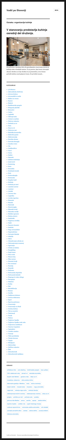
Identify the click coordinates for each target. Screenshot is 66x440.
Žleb (9, 349)
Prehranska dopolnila (15, 272)
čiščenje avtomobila (13, 414)
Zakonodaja (12, 345)
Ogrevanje (11, 245)
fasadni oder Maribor (13, 377)
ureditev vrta (21, 404)
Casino (10, 112)
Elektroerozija (12, 137)
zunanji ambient (43, 411)
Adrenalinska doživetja (15, 92)
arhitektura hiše (11, 370)
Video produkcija (13, 336)
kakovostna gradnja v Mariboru (16, 383)
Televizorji (11, 313)
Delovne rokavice (13, 121)
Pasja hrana (12, 252)
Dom (9, 126)
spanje (34, 400)
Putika (10, 284)
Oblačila (10, 236)
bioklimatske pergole (33, 370)
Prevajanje (11, 279)
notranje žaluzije (33, 390)
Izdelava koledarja (14, 159)
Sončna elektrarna (14, 297)
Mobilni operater (13, 214)
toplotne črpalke (11, 404)
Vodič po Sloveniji (16, 10)
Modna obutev (12, 216)
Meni (56, 10)
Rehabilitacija (12, 288)
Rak (9, 286)
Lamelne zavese (13, 187)
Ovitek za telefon (13, 248)
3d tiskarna (11, 89)
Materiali (11, 205)
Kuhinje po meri (13, 184)
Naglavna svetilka (13, 220)
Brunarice (11, 110)
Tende (10, 315)
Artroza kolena (13, 94)
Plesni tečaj (11, 257)
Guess (10, 153)
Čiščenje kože (12, 116)
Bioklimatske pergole (15, 105)
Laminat (11, 189)
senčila (28, 400)
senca (23, 400)
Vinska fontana (13, 338)
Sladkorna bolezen (14, 295)
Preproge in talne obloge (16, 277)
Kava (9, 166)
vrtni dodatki (44, 407)
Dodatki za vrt (12, 123)
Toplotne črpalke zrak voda (17, 322)
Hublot (10, 155)
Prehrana (11, 270)
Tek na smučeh (13, 311)
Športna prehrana (13, 302)
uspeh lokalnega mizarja (34, 404)
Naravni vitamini (13, 225)
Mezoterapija (12, 207)
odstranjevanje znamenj (33, 394)
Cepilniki (11, 114)
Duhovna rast (12, 130)
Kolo (9, 173)
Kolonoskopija (12, 175)
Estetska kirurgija (13, 141)
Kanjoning (11, 164)
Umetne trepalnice (14, 327)
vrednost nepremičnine (13, 407)
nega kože (10, 390)
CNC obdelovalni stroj (13, 373)
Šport (10, 300)
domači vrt (25, 373)
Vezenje (10, 333)
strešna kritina (42, 400)
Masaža (10, 202)
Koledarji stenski (13, 171)
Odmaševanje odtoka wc (16, 241)
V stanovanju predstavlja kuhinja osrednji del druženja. (27, 31)
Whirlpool (11, 343)
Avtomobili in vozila (14, 96)
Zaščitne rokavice (13, 347)
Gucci (10, 150)
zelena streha (33, 411)
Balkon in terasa (13, 98)
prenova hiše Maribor (13, 400)
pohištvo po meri (18, 397)
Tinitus (10, 318)
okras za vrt (45, 394)
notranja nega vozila (21, 390)
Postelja (10, 266)
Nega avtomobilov (14, 229)
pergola (9, 397)
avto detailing (21, 370)
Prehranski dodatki (14, 275)
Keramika (11, 168)
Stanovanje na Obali (14, 306)
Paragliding (11, 250)
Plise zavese (12, 259)
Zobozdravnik (12, 352)
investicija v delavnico (13, 380)
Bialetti (10, 103)
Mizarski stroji (12, 209)
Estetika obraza (13, 139)
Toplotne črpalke (13, 320)
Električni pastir (13, 135)
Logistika (11, 196)
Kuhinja (10, 182)
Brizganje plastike (14, 107)
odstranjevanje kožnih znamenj (16, 394)
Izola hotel (11, 162)
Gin (9, 146)
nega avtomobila (38, 387)
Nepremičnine (12, 232)
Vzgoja (10, 340)
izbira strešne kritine (27, 380)
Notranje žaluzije (13, 234)
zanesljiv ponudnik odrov (14, 411)
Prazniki (10, 268)
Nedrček (10, 227)
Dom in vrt (11, 128)
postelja (36, 397)
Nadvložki (11, 218)
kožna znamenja (36, 383)
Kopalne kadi (12, 180)
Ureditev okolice (13, 331)
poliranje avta (28, 397)
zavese (25, 411)
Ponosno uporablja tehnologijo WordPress (28, 435)
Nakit (10, 223)
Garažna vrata (12, 144)
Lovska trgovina (13, 198)
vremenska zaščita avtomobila (30, 407)
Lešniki (10, 191)
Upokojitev (11, 329)
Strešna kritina (13, 309)
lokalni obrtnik (11, 387)
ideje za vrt (33, 377)
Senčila (10, 293)
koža (28, 383)
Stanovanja (11, 304)
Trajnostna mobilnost (15, 324)
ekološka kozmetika (35, 373)
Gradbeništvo (12, 148)
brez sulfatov (44, 370)
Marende (11, 200)
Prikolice (11, 281)
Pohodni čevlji (12, 261)
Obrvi (10, 239)
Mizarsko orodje (13, 211)
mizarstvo (29, 387)
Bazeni (10, 101)
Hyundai (11, 157)
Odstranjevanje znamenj (16, 243)
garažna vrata (25, 377)
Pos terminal (12, 263)
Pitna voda (11, 254)
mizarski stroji (21, 387)
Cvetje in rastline (13, 119)
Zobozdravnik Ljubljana (15, 354)
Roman (10, 291)
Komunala (11, 178)
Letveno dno (12, 193)
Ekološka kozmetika (14, 132)
